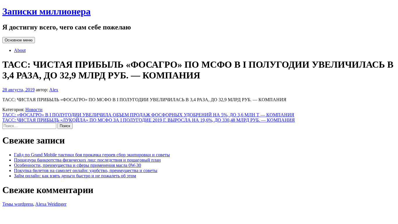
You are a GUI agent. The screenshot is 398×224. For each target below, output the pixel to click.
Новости (34, 109)
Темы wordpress (17, 204)
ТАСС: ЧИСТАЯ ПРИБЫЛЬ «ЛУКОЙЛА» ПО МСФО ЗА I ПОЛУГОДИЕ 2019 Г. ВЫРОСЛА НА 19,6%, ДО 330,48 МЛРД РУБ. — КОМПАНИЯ (148, 120)
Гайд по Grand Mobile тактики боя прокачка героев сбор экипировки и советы (92, 154)
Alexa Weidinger (50, 204)
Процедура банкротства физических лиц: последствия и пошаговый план (87, 160)
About (20, 50)
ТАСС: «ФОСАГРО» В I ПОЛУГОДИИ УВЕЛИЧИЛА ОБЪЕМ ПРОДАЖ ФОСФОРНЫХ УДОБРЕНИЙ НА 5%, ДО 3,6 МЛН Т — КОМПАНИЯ (148, 114)
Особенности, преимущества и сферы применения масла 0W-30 (77, 165)
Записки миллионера (46, 11)
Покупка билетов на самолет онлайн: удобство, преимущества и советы (85, 170)
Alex (53, 89)
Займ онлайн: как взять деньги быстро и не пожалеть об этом (75, 175)
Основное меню (19, 40)
